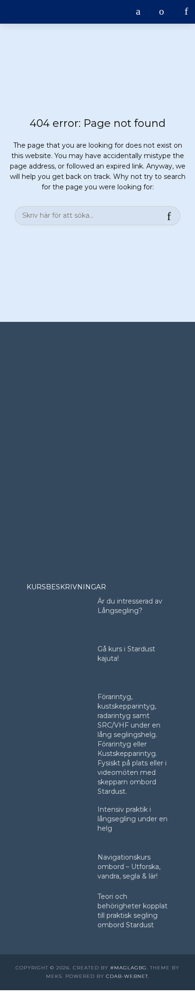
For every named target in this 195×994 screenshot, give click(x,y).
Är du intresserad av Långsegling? (130, 606)
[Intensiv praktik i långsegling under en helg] (58, 824)
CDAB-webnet (127, 976)
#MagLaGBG (128, 968)
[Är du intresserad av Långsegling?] (58, 616)
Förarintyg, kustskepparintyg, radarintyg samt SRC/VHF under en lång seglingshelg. (129, 715)
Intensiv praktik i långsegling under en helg (133, 819)
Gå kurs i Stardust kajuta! (126, 654)
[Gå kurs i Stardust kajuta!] (58, 663)
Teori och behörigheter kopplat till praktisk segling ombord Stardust (133, 910)
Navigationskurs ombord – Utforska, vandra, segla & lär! (129, 866)
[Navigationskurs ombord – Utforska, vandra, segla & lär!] (58, 872)
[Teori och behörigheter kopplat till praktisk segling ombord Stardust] (58, 911)
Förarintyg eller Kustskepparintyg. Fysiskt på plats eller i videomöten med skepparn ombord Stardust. (132, 768)
